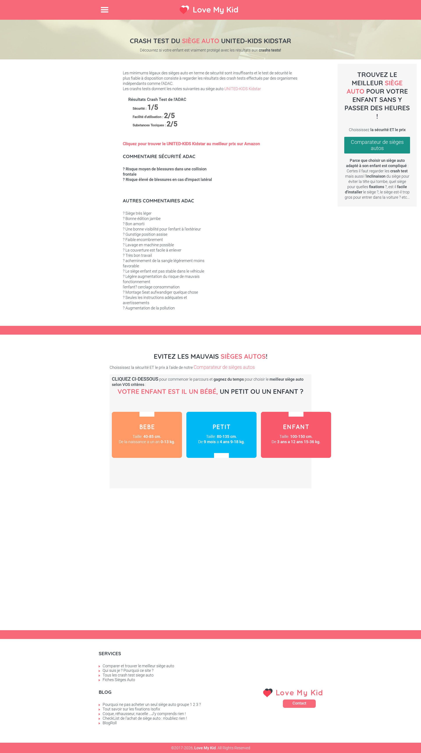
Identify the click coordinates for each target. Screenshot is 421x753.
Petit (221, 435)
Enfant (296, 435)
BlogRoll (110, 723)
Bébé (147, 435)
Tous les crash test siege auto (128, 675)
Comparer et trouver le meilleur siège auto (138, 666)
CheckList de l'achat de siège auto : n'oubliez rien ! (145, 718)
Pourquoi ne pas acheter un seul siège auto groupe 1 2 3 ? (152, 704)
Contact (299, 703)
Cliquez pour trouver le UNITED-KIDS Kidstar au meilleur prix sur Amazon (191, 143)
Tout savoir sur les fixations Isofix (131, 709)
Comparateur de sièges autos (377, 145)
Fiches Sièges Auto (119, 679)
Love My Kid (215, 9)
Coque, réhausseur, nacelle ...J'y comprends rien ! (144, 713)
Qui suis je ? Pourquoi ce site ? (128, 670)
